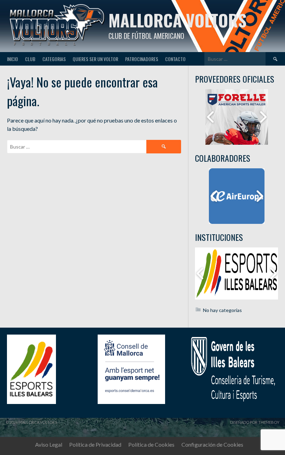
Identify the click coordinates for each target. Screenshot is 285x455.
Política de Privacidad (95, 444)
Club (30, 58)
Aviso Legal (48, 444)
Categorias (54, 58)
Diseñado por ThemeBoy (254, 422)
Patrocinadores (141, 58)
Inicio (12, 58)
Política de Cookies (151, 444)
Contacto (175, 58)
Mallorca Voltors (177, 20)
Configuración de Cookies (212, 444)
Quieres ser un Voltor (95, 58)
